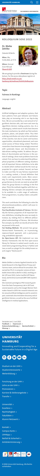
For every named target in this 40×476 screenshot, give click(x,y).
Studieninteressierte (11, 370)
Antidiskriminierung (11, 442)
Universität (7, 404)
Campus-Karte (8, 431)
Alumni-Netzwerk (10, 419)
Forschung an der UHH (12, 381)
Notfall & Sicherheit (11, 438)
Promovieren (7, 389)
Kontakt (5, 427)
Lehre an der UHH (10, 385)
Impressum (17, 324)
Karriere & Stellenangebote (14, 392)
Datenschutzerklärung (10, 326)
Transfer (5, 396)
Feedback (5, 324)
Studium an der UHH (11, 366)
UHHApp (6, 434)
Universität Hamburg (11, 2)
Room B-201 (7, 69)
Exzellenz (6, 408)
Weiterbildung (8, 373)
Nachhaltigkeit (8, 411)
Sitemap (5, 328)
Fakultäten (7, 415)
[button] (31, 2)
